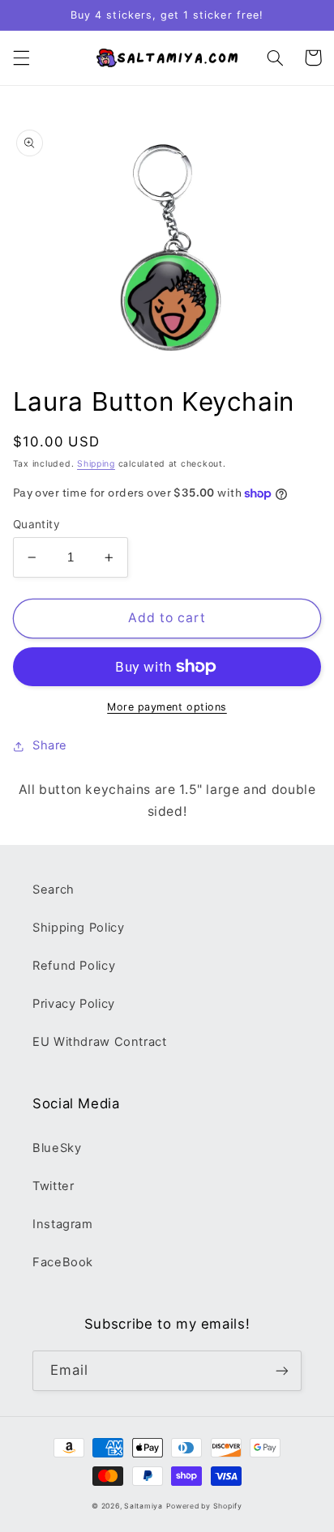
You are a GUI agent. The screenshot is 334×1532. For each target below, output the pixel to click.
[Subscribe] (282, 1370)
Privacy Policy (73, 1003)
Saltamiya (143, 1506)
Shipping (96, 464)
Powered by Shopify (204, 1506)
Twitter (53, 1186)
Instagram (62, 1224)
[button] (21, 57)
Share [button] (49, 745)
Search (53, 889)
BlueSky (56, 1148)
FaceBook (62, 1262)
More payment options (167, 707)
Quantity (36, 524)
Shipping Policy (78, 927)
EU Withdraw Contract (99, 1042)
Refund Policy (73, 965)
